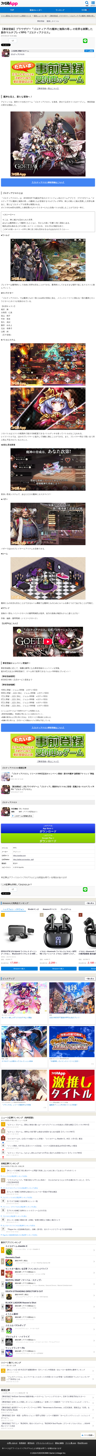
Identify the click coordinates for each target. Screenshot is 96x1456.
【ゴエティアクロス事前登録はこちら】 (48, 182)
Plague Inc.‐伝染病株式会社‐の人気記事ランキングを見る (19, 1235)
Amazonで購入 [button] (19, 968)
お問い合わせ (12, 1443)
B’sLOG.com (83, 1443)
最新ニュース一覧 (40, 16)
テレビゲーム (66, 909)
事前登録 (40, 21)
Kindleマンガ (33, 909)
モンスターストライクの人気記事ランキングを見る (18, 1225)
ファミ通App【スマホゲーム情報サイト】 (16, 16)
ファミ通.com (70, 1443)
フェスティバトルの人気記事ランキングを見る (17, 1197)
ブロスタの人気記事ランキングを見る (14, 1216)
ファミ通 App (9, 3)
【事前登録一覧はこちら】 (48, 88)
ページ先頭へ (89, 1435)
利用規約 (22, 1443)
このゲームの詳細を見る (23, 816)
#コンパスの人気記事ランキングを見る (14, 1176)
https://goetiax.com (19, 855)
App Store (48, 829)
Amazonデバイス (50, 909)
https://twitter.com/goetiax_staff (23, 859)
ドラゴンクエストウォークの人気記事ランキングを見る (20, 1188)
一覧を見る (90, 903)
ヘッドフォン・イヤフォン (13, 909)
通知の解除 (59, 1443)
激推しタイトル (53, 21)
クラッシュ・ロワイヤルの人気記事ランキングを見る (19, 1207)
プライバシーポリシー (45, 1443)
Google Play (48, 838)
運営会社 (31, 1443)
